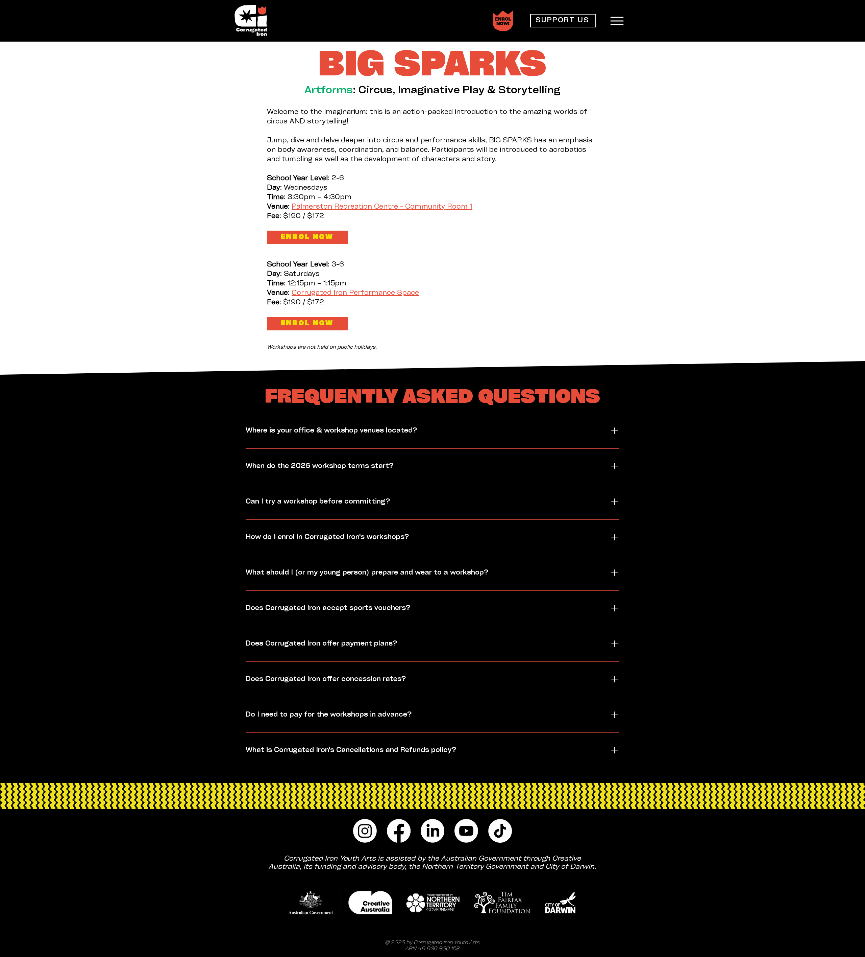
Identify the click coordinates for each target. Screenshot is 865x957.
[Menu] (616, 21)
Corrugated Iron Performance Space (355, 293)
